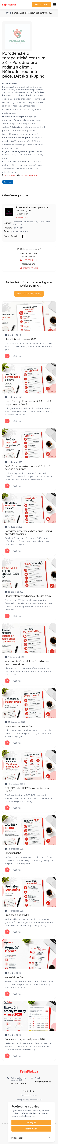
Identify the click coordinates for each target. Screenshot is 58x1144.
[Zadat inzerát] (54, 4)
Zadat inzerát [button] (41, 4)
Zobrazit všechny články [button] (29, 293)
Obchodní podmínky (29, 1095)
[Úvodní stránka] (7, 12)
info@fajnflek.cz (30, 267)
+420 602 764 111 (30, 260)
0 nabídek (8, 182)
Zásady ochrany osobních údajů (29, 1099)
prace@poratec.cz (29, 175)
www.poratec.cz (22, 217)
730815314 (10, 175)
